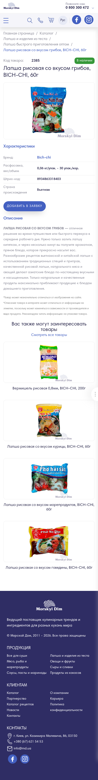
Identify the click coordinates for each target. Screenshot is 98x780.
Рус (62, 20)
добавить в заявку (24, 206)
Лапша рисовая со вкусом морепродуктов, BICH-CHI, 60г (49, 507)
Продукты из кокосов (65, 673)
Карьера (56, 699)
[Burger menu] (5, 20)
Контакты (13, 716)
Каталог (13, 693)
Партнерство (16, 699)
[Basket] (51, 20)
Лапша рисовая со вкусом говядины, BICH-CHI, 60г (49, 568)
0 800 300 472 (77, 8)
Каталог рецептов (20, 704)
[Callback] (40, 20)
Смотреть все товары (49, 335)
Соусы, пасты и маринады (26, 673)
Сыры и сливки (61, 667)
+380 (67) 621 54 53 (28, 741)
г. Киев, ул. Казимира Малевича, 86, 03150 (45, 736)
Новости (13, 710)
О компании (59, 693)
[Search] (30, 20)
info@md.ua (22, 748)
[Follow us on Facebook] (77, 20)
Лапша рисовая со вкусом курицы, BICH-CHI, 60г (49, 447)
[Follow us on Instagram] (89, 20)
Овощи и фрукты (62, 661)
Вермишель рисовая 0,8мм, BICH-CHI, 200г (49, 388)
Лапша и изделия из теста (69, 656)
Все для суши (17, 656)
